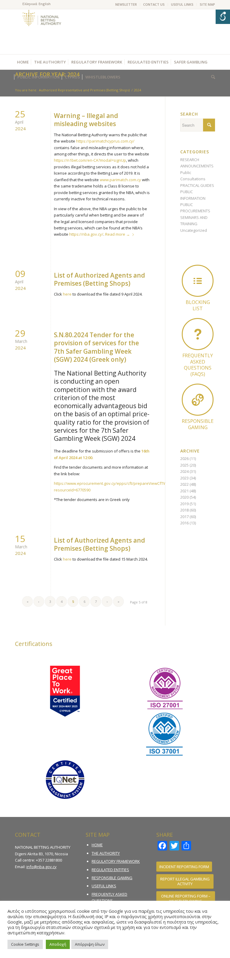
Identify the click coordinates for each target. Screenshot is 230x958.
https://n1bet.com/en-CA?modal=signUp (90, 160)
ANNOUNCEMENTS (197, 166)
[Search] (211, 76)
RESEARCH (189, 159)
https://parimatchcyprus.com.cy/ (105, 141)
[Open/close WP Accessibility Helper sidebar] (223, 17)
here (67, 294)
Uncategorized (193, 230)
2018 (184, 510)
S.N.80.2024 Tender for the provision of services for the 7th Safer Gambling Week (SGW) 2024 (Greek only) (96, 347)
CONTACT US (154, 4)
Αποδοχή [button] (57, 944)
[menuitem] (126, 4)
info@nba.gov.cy (41, 866)
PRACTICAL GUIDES (197, 185)
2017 (184, 516)
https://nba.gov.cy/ (86, 234)
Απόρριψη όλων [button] (90, 944)
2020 (184, 497)
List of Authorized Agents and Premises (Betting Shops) (99, 279)
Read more (117, 234)
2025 (184, 465)
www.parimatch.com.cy (120, 179)
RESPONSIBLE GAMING (112, 877)
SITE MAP (207, 4)
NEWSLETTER (126, 4)
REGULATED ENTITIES (110, 869)
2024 (184, 471)
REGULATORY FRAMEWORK (116, 861)
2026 (184, 458)
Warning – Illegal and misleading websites (86, 119)
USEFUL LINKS (182, 4)
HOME (97, 844)
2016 (184, 523)
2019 (184, 503)
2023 (184, 478)
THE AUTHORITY (106, 853)
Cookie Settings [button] (25, 944)
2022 (184, 484)
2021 (184, 491)
